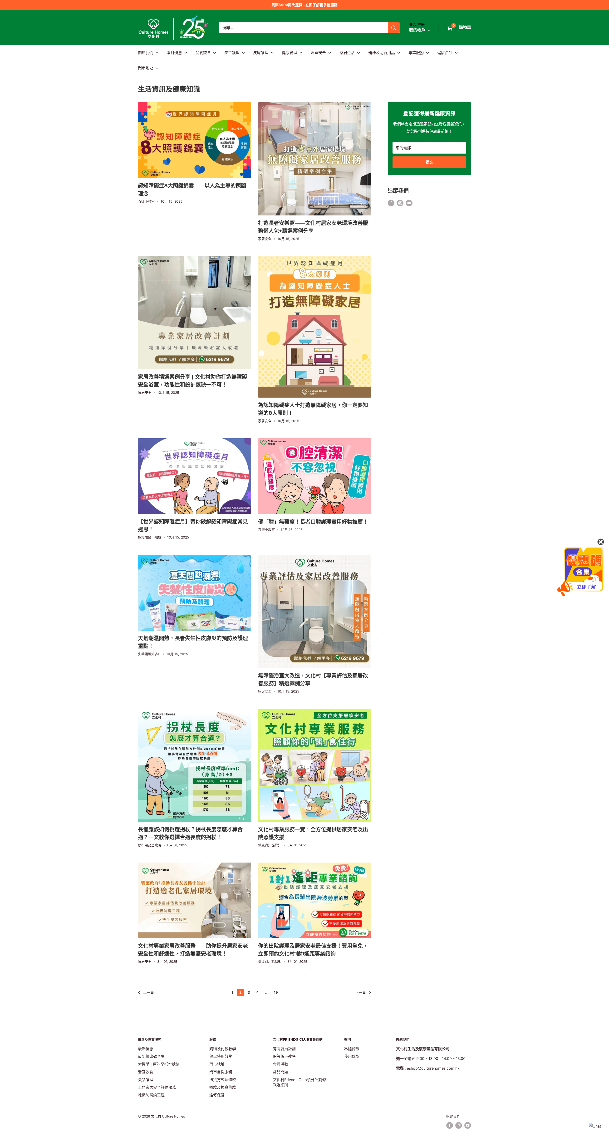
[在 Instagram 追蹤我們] (400, 203)
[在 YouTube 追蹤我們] (409, 203)
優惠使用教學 (220, 1056)
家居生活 (347, 52)
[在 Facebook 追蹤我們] (391, 203)
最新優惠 (145, 1048)
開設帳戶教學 (284, 1056)
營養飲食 (203, 52)
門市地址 (145, 67)
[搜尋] (394, 27)
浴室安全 (318, 52)
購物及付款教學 (222, 1048)
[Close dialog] (600, 541)
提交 (429, 162)
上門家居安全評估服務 (157, 1087)
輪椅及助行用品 (381, 52)
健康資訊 (444, 52)
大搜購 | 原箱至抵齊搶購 (159, 1064)
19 (276, 992)
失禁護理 (232, 52)
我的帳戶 (417, 30)
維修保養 (217, 1095)
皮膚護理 (260, 52)
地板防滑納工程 (151, 1095)
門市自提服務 (220, 1071)
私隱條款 (351, 1048)
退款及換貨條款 (222, 1087)
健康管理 (289, 52)
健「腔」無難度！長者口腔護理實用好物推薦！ (313, 522)
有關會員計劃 (284, 1048)
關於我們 (145, 52)
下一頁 (360, 992)
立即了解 (586, 587)
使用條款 (351, 1056)
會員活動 (280, 1064)
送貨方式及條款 (222, 1079)
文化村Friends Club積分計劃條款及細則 (299, 1082)
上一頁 (148, 992)
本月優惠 (174, 52)
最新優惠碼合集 (151, 1056)
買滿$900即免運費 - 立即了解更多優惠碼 (304, 5)
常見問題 (280, 1071)
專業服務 (416, 52)
